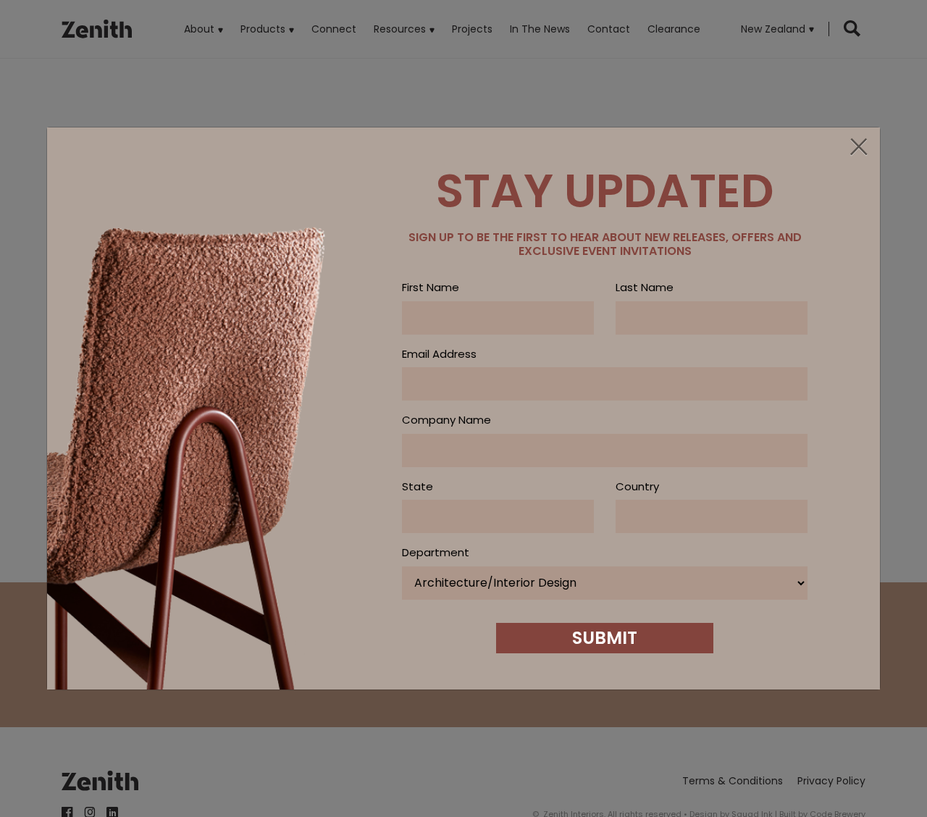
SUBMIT (604, 638)
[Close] (858, 147)
